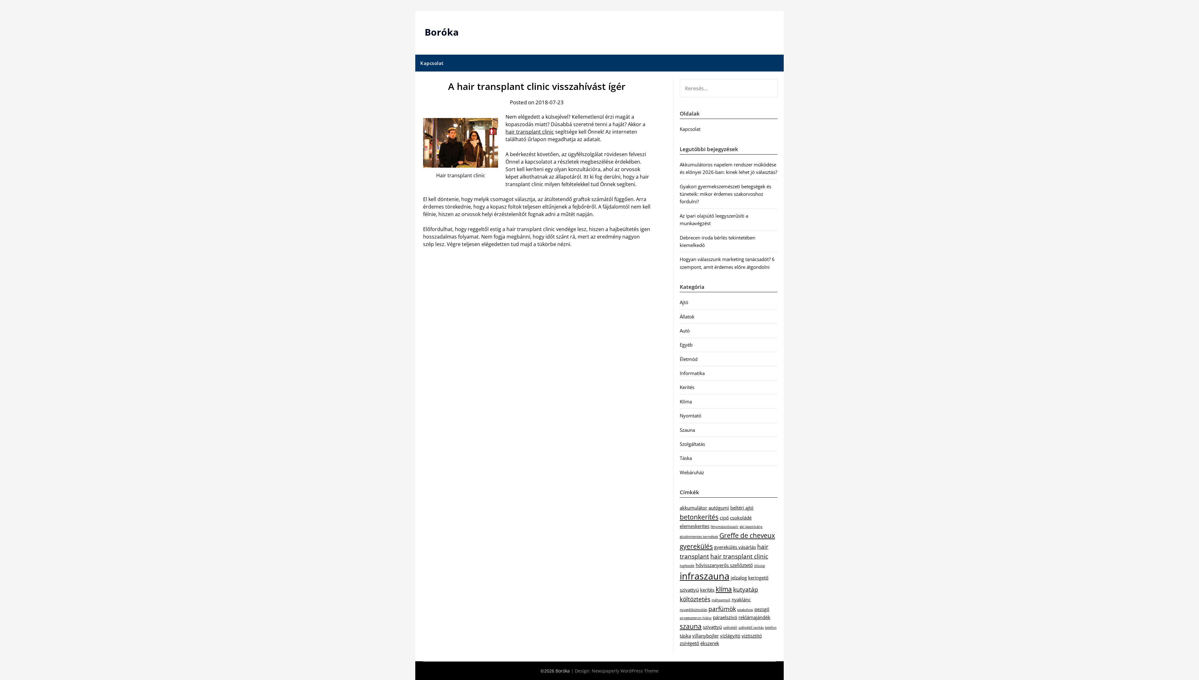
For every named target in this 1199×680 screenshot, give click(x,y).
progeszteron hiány (696, 618)
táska (685, 636)
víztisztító (752, 636)
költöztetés (695, 599)
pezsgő (761, 609)
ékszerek (709, 643)
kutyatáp (745, 589)
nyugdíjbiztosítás (693, 610)
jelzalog (739, 577)
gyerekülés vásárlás (735, 547)
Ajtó (684, 302)
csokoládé (741, 518)
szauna (691, 626)
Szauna (687, 430)
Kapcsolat (432, 63)
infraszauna (704, 576)
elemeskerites (694, 526)
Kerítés (687, 387)
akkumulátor (693, 508)
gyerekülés (696, 546)
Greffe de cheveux (747, 535)
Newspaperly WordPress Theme (625, 671)
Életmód (689, 359)
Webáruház (692, 472)
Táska (686, 458)
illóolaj (759, 566)
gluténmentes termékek (699, 537)
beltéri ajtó (741, 508)
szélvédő (730, 627)
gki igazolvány (751, 527)
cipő (724, 518)
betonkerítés (699, 516)
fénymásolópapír (724, 527)
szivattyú (712, 627)
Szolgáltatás (692, 444)
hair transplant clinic (530, 131)
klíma (724, 589)
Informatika (692, 373)
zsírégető (689, 643)
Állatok (687, 316)
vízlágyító (730, 636)
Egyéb (686, 345)
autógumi (718, 508)
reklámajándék (754, 617)
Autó (685, 331)
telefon (771, 627)
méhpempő (721, 600)
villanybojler (705, 636)
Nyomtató (690, 415)
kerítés (707, 590)
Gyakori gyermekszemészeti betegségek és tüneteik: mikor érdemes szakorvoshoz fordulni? (725, 194)
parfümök (722, 609)
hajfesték (687, 566)
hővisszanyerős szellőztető (724, 565)
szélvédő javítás (751, 627)
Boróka (442, 32)
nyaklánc (741, 599)
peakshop (745, 610)
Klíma (686, 401)
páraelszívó (725, 617)
